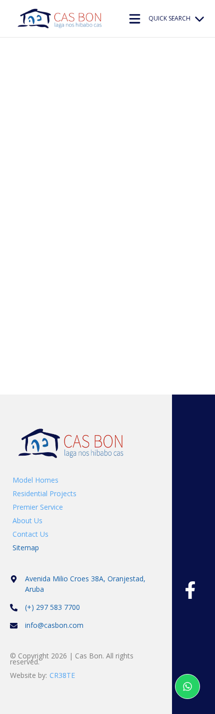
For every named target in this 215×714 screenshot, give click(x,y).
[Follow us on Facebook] (190, 590)
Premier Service (37, 507)
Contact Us (30, 534)
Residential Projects (44, 493)
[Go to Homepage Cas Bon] (61, 26)
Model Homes (35, 480)
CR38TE (62, 675)
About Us (27, 520)
